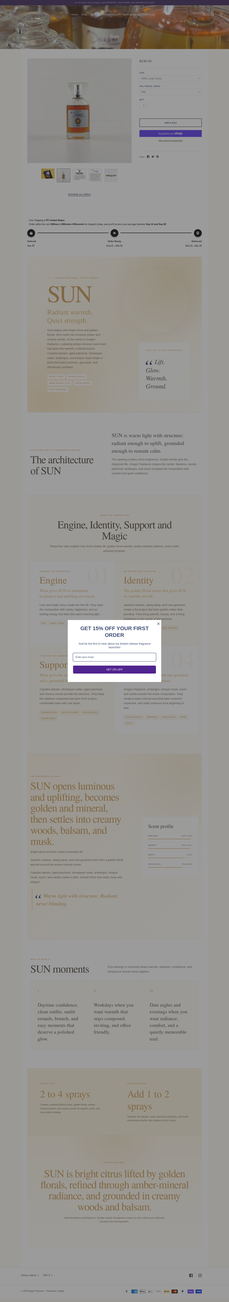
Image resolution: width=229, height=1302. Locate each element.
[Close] (157, 624)
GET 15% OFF (114, 669)
